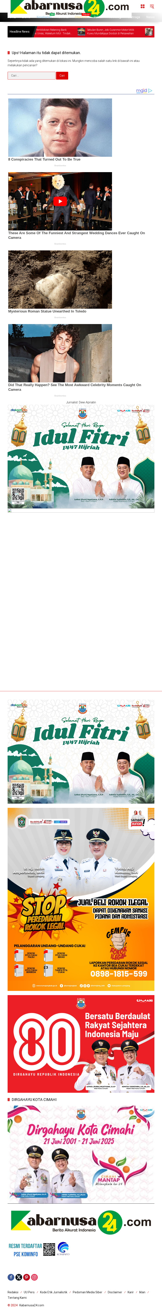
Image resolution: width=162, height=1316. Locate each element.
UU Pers (29, 1292)
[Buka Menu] (142, 6)
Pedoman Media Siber (87, 1292)
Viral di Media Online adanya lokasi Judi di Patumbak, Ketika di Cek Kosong (83, 31)
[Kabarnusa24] (70, 6)
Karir (131, 1292)
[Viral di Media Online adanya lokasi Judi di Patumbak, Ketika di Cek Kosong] (54, 32)
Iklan (142, 1292)
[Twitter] (18, 1277)
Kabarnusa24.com (31, 1305)
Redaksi (13, 1292)
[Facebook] (11, 1277)
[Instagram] (34, 1277)
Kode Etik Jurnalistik (53, 1292)
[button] (151, 6)
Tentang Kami (17, 1297)
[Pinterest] (26, 1277)
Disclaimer (115, 1292)
